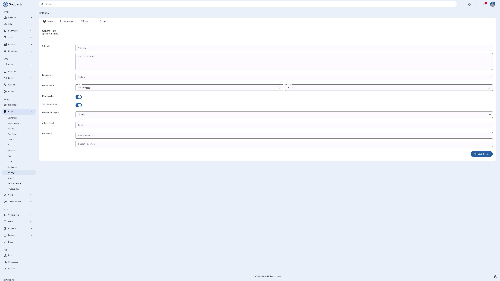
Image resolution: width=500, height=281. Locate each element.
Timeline (11, 151)
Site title (82, 48)
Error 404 (11, 178)
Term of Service (14, 183)
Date (79, 85)
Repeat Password (87, 144)
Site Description (86, 56)
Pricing (11, 162)
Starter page (13, 118)
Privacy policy (13, 189)
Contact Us (12, 167)
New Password (85, 135)
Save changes (482, 154)
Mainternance (13, 123)
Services (11, 145)
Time (289, 85)
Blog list (11, 129)
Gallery (11, 140)
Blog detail (12, 134)
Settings (11, 172)
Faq (9, 156)
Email (80, 125)
